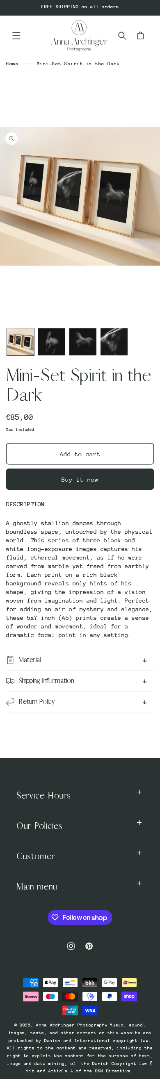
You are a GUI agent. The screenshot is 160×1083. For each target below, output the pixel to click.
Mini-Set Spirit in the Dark (78, 63)
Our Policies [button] (39, 826)
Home (12, 63)
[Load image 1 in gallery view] (20, 341)
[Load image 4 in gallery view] (114, 341)
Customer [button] (35, 856)
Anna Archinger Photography (71, 1025)
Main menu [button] (36, 886)
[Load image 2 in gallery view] (51, 341)
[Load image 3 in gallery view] (82, 341)
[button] (16, 36)
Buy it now (80, 479)
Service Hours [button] (43, 795)
